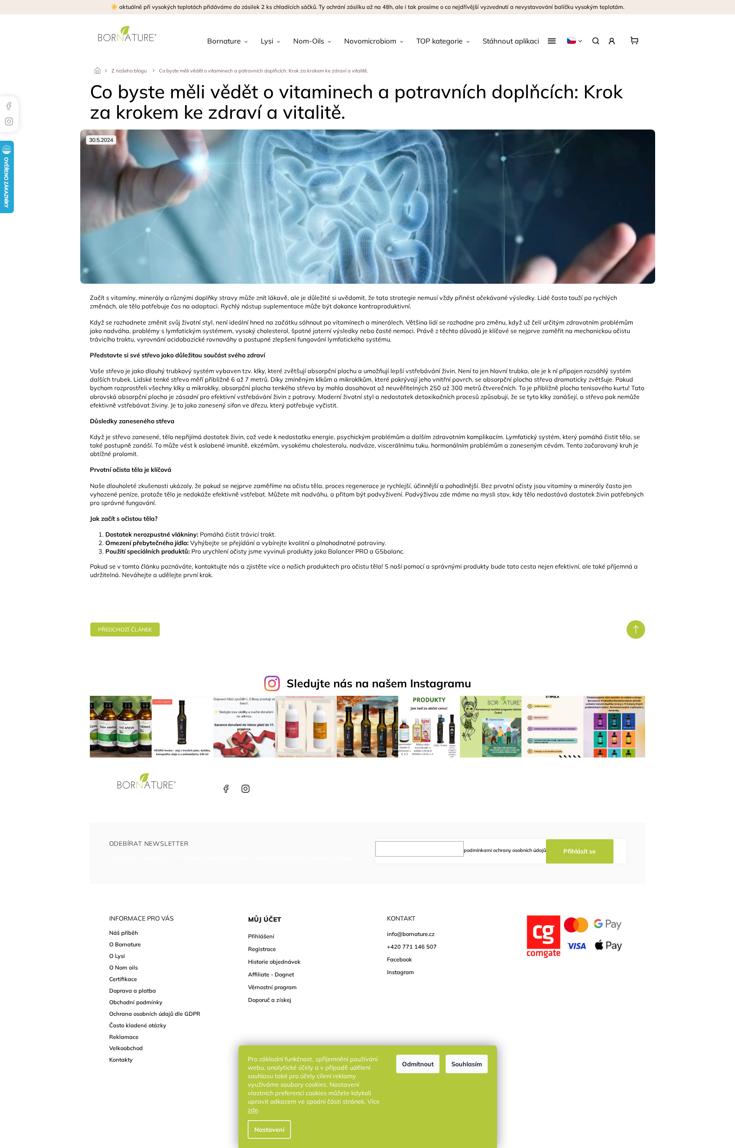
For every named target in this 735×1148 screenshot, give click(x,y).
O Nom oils (123, 967)
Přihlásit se (579, 851)
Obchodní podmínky (135, 1002)
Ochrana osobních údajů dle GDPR (154, 1013)
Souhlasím (466, 1064)
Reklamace (124, 1037)
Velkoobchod (126, 1048)
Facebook (225, 789)
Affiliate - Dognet (271, 974)
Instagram (244, 789)
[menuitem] (227, 41)
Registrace (262, 949)
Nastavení (269, 1129)
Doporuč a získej (269, 1000)
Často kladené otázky (137, 1025)
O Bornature (125, 944)
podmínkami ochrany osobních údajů (505, 850)
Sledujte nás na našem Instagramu (379, 683)
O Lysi (117, 956)
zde (253, 1110)
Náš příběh (123, 932)
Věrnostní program (272, 987)
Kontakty (121, 1059)
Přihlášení (261, 936)
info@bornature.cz (411, 934)
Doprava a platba (132, 990)
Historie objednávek (274, 961)
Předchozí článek (125, 629)
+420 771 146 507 (206, 789)
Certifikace (123, 979)
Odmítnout (418, 1064)
